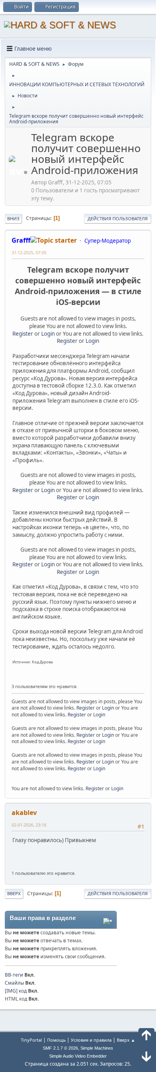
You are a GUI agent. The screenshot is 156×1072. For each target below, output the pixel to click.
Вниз (13, 219)
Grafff (21, 240)
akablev (24, 812)
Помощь (56, 1040)
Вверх (14, 893)
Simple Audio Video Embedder (78, 1056)
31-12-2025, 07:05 (29, 252)
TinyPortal (31, 1040)
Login (48, 333)
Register (22, 333)
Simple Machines (96, 1048)
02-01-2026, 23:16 (29, 825)
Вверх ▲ (126, 1040)
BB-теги (14, 974)
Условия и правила (91, 1040)
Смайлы (14, 982)
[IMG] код (16, 990)
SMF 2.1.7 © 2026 (60, 1048)
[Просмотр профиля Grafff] (19, 172)
